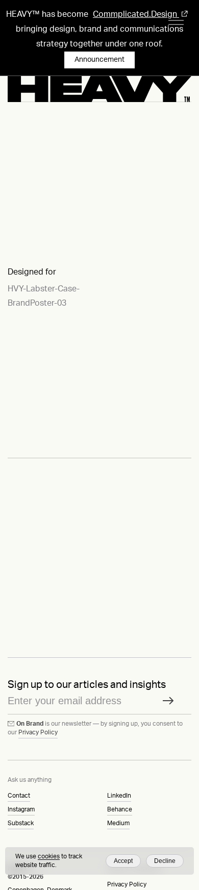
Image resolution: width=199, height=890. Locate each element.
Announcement (99, 59)
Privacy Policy (38, 732)
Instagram (21, 809)
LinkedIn (119, 796)
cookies (49, 856)
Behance (119, 809)
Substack (21, 823)
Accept (123, 860)
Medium (118, 823)
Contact (19, 796)
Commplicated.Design (136, 14)
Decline (165, 860)
